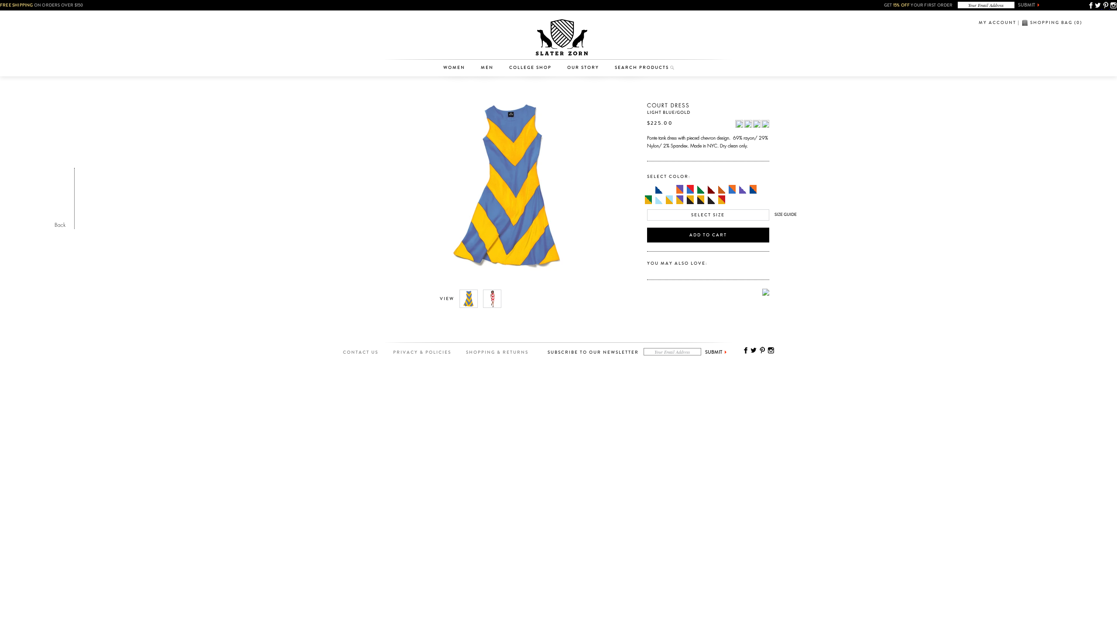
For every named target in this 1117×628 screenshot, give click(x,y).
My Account (997, 23)
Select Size (708, 215)
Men (487, 68)
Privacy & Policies (422, 352)
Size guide (785, 215)
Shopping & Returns (497, 352)
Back (60, 223)
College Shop (530, 68)
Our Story (583, 68)
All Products (458, 19)
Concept (595, 46)
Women (454, 68)
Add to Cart (708, 235)
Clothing (458, 33)
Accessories (458, 46)
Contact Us (360, 352)
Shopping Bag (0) (1056, 23)
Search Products (642, 68)
